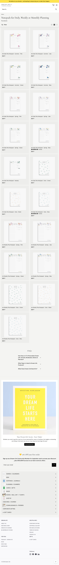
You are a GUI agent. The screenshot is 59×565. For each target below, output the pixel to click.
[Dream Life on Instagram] (30, 554)
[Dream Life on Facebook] (33, 554)
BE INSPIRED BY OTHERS (7, 530)
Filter (5, 24)
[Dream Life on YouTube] (36, 554)
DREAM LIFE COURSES (6, 527)
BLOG (2, 541)
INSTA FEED (4, 544)
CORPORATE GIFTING (34, 523)
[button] (34, 149)
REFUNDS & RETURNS (35, 527)
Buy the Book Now (29, 444)
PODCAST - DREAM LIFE (7, 539)
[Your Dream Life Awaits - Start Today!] (29, 408)
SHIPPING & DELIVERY (35, 525)
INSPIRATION (4, 546)
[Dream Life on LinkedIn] (38, 554)
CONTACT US (33, 534)
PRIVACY (32, 532)
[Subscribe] (54, 465)
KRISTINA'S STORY (5, 525)
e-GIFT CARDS (33, 539)
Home (2, 14)
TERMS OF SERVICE (34, 530)
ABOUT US (3, 523)
